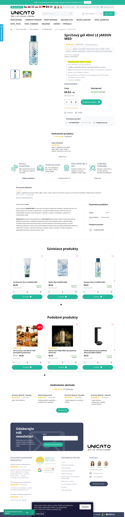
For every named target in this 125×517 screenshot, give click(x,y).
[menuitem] (17, 20)
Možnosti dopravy (66, 474)
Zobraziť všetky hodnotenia (24, 198)
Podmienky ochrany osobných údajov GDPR (70, 477)
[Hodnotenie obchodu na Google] (47, 470)
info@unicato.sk (98, 473)
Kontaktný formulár (99, 484)
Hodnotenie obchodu (62, 385)
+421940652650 (98, 477)
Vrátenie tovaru (66, 468)
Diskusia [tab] (97, 178)
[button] (61, 304)
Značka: (71, 56)
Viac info (87, 2)
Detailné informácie (70, 84)
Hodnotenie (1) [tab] (64, 178)
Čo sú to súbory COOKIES (69, 484)
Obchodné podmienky (68, 471)
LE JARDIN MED (99, 230)
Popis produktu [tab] (28, 178)
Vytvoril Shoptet (95, 514)
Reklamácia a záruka (67, 481)
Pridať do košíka (89, 102)
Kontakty (64, 487)
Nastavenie (40, 514)
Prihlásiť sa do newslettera (53, 444)
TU (60, 509)
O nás (63, 462)
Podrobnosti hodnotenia (91, 44)
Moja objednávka (66, 490)
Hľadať (71, 13)
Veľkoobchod (18, 7)
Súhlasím (85, 507)
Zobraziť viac (62, 157)
